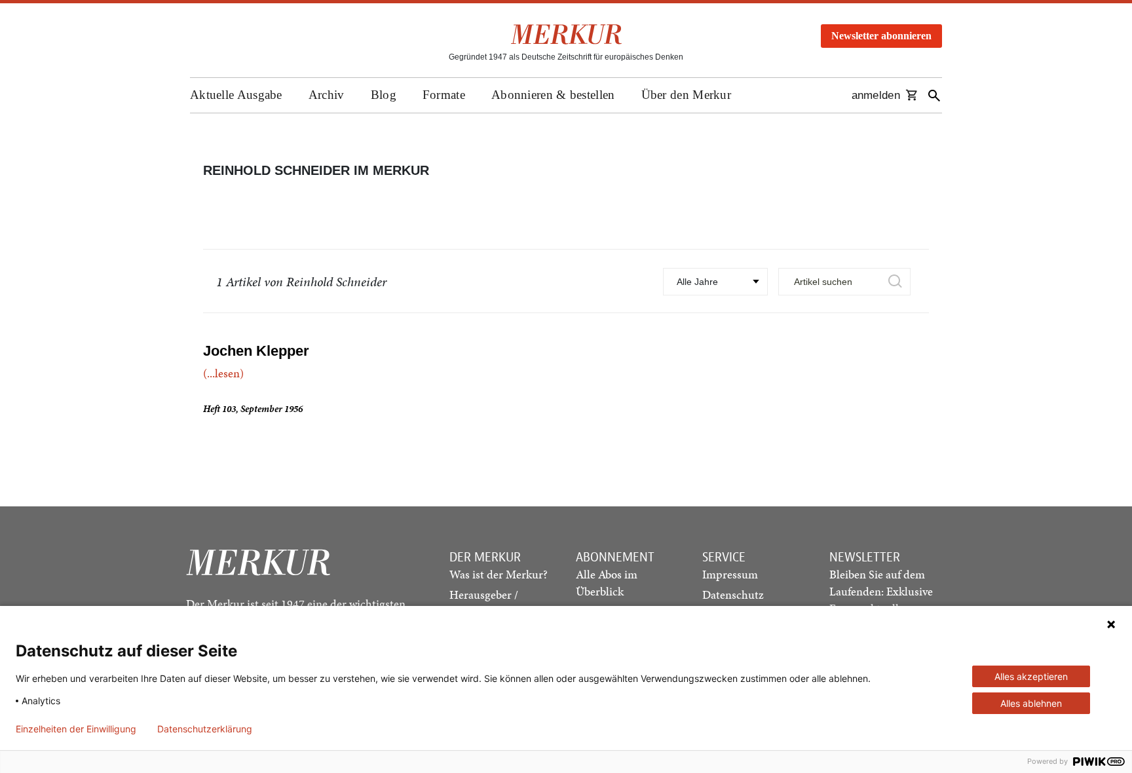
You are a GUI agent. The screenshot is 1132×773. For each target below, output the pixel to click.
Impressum (730, 574)
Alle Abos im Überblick (606, 582)
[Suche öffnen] (934, 95)
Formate (444, 95)
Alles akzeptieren (1031, 676)
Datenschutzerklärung (204, 729)
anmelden (876, 95)
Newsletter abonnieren (881, 35)
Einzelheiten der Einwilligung (76, 729)
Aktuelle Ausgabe (236, 95)
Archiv (327, 95)
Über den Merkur (686, 95)
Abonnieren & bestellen (553, 95)
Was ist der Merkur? (498, 574)
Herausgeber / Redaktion (483, 603)
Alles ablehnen (1031, 703)
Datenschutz (733, 594)
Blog (383, 95)
